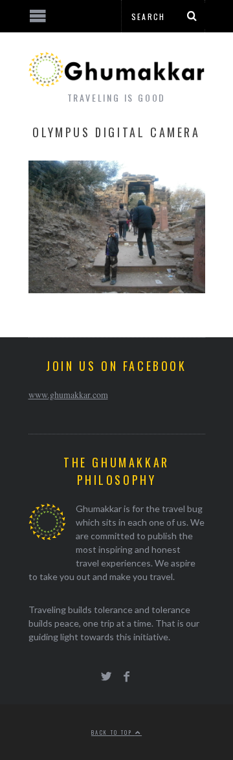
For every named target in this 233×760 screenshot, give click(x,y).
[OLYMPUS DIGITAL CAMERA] (116, 289)
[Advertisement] (106, 711)
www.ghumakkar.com (68, 394)
